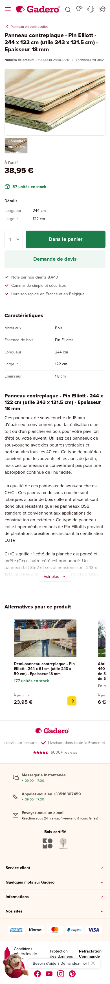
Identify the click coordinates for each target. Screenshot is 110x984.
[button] (68, 9)
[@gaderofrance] (49, 973)
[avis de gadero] (7, 954)
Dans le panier (65, 239)
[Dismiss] (93, 963)
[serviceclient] (90, 9)
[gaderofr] (60, 973)
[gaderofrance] (37, 973)
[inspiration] (79, 9)
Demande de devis (55, 259)
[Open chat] (16, 968)
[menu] (8, 9)
